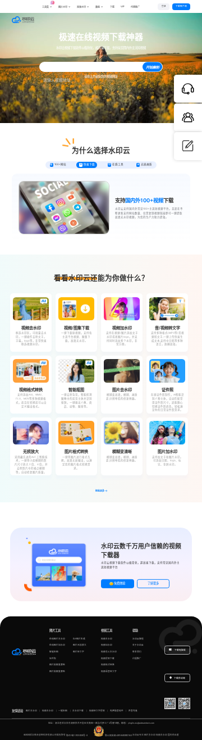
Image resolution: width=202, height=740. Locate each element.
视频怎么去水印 (109, 652)
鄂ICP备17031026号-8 (77, 735)
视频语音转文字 (109, 671)
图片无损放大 (79, 645)
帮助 (135, 630)
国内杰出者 (173, 735)
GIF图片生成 (79, 639)
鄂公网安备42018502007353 (118, 735)
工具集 (47, 4)
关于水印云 (138, 645)
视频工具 (106, 630)
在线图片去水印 (57, 639)
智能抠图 (53, 652)
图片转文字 (78, 652)
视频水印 (81, 7)
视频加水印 (106, 645)
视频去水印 (106, 639)
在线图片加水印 (57, 645)
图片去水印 (31, 711)
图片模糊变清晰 (57, 665)
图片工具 (55, 630)
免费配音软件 (116, 711)
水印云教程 (138, 639)
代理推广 (136, 658)
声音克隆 (132, 711)
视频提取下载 (107, 658)
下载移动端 (179, 678)
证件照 (52, 658)
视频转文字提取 (97, 711)
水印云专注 (138, 735)
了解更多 (153, 583)
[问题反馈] (188, 146)
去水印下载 (78, 711)
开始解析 (152, 68)
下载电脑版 (180, 650)
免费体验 (119, 583)
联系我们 (136, 652)
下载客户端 (181, 6)
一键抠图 (62, 711)
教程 (97, 7)
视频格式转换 (107, 665)
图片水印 (62, 7)
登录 (164, 6)
